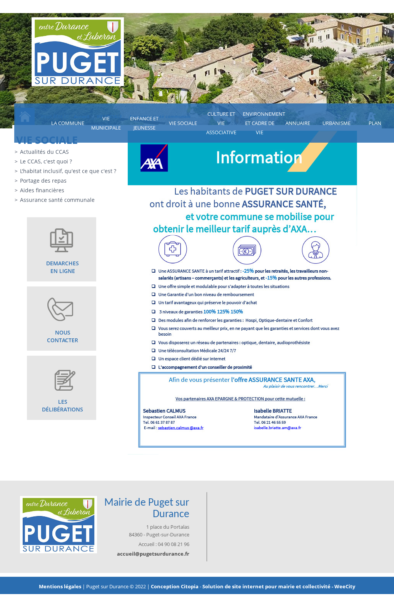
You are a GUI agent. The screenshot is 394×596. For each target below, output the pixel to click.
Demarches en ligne (62, 267)
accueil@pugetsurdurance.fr (153, 553)
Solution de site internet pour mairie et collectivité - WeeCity (278, 586)
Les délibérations (62, 405)
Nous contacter (62, 336)
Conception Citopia (175, 586)
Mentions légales (60, 586)
